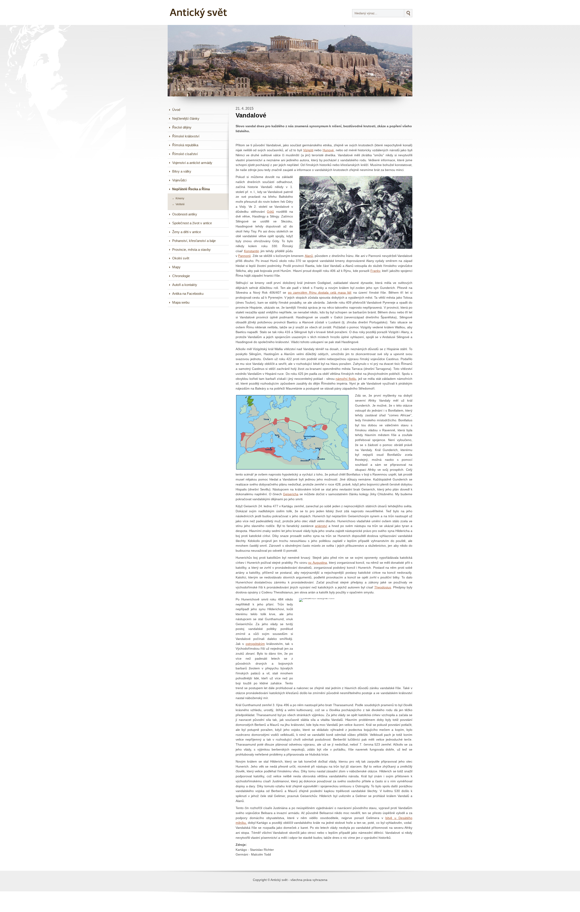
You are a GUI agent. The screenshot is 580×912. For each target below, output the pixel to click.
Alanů (309, 256)
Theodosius (382, 587)
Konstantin (251, 251)
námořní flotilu (346, 378)
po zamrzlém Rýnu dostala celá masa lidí (320, 292)
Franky (375, 271)
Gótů (270, 211)
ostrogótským (255, 644)
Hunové (328, 150)
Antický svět (185, 3)
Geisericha (290, 494)
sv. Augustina (317, 562)
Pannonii (244, 256)
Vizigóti (308, 150)
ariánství (321, 526)
